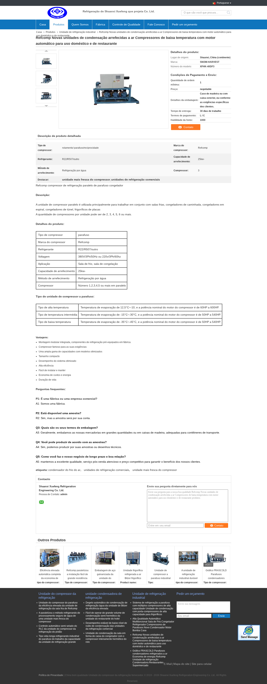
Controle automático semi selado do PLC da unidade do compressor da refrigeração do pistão (58, 629)
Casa (42, 24)
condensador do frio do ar (64, 469)
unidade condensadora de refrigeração (103, 595)
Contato (188, 127)
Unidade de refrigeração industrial (77, 32)
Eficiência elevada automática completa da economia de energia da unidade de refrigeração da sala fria (50, 574)
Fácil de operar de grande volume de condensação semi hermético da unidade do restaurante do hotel (105, 615)
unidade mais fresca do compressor (155, 469)
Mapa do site (181, 663)
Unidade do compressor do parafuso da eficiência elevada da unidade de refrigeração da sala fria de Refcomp (58, 605)
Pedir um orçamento (184, 24)
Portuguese (223, 3)
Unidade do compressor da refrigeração (57, 595)
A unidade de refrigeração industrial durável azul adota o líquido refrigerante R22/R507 (188, 574)
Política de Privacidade (51, 675)
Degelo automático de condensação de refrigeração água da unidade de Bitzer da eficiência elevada (106, 605)
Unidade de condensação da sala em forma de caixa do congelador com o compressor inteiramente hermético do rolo (106, 637)
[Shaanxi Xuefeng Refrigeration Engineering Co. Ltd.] (57, 13)
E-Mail (168, 663)
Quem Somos (80, 24)
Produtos (58, 24)
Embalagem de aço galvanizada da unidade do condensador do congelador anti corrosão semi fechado (105, 574)
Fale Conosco (156, 24)
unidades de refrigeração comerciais (106, 469)
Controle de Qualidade (126, 24)
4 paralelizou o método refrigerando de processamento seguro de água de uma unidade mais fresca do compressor (59, 617)
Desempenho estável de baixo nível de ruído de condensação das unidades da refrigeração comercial (106, 626)
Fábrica (100, 24)
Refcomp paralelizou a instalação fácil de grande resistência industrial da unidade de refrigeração (77, 574)
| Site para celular (201, 663)
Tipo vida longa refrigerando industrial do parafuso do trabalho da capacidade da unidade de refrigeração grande (60, 639)
